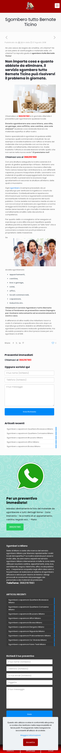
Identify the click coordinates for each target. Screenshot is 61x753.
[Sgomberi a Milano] (30, 5)
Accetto (30, 742)
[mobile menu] (57, 5)
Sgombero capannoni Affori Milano (23, 442)
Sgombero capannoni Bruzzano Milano (25, 437)
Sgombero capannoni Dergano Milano (26, 627)
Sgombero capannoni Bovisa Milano (23, 446)
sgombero (15, 188)
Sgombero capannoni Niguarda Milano (27, 631)
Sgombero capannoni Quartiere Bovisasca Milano (30, 429)
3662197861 (15, 526)
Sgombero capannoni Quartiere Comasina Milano (30, 433)
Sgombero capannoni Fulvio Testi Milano (27, 644)
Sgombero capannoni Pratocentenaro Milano (30, 635)
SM (21, 42)
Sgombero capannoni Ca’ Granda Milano (28, 640)
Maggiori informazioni (30, 735)
